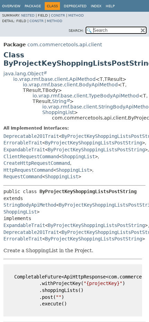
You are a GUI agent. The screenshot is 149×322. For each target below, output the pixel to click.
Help (110, 6)
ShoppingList (58, 112)
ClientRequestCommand (31, 156)
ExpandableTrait (24, 149)
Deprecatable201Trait (31, 136)
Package (33, 6)
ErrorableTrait (22, 142)
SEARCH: (76, 30)
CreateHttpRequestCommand (36, 163)
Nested (28, 15)
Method (76, 15)
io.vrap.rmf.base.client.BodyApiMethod (70, 84)
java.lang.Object (23, 73)
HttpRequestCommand (28, 170)
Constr (58, 15)
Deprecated (75, 6)
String (59, 101)
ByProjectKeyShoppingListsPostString (93, 142)
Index (96, 6)
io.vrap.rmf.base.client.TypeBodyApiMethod (86, 95)
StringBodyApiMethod (29, 205)
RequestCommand (22, 176)
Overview (11, 6)
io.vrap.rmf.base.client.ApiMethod (54, 79)
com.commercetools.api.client (64, 44)
